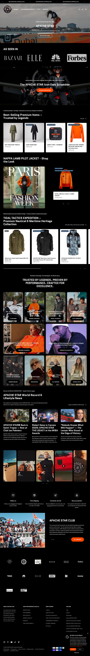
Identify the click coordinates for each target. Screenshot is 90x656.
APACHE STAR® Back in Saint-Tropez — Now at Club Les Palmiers (15, 427)
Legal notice (6, 650)
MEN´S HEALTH (26, 615)
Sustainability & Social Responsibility (71, 632)
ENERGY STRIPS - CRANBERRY (55, 144)
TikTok (19, 503)
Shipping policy (30, 649)
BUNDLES (25, 620)
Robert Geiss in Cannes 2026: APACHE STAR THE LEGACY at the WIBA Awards (45, 429)
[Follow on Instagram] (4, 642)
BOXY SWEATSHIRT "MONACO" (12, 144)
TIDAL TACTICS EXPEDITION (52, 618)
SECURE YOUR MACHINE (45, 90)
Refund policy (6, 649)
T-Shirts (48, 610)
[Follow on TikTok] (15, 642)
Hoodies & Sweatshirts (51, 615)
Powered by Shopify (18, 647)
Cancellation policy (14, 650)
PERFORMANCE (27, 612)
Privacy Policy (73, 646)
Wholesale (68, 615)
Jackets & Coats (50, 612)
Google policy (79, 646)
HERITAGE (45, 9)
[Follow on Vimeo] (19, 642)
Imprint (68, 612)
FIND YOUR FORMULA (28, 623)
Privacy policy (14, 649)
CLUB (38, 9)
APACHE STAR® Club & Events (73, 623)
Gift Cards (48, 626)
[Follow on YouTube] (11, 642)
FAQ (67, 610)
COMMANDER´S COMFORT (52, 620)
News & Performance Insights (73, 620)
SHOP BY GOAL (26, 610)
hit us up (49, 505)
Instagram (12, 503)
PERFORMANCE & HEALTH (27, 9)
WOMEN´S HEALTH (27, 618)
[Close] (88, 633)
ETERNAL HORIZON (50, 623)
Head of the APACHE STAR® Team (74, 628)
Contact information (39, 649)
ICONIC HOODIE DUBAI (31, 144)
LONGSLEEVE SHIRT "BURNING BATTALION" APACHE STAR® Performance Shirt (76, 146)
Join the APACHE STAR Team (73, 626)
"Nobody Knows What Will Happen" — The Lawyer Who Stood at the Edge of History (72, 429)
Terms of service (22, 649)
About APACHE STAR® (71, 618)
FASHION (16, 9)
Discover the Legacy (45, 35)
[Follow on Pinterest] (8, 642)
